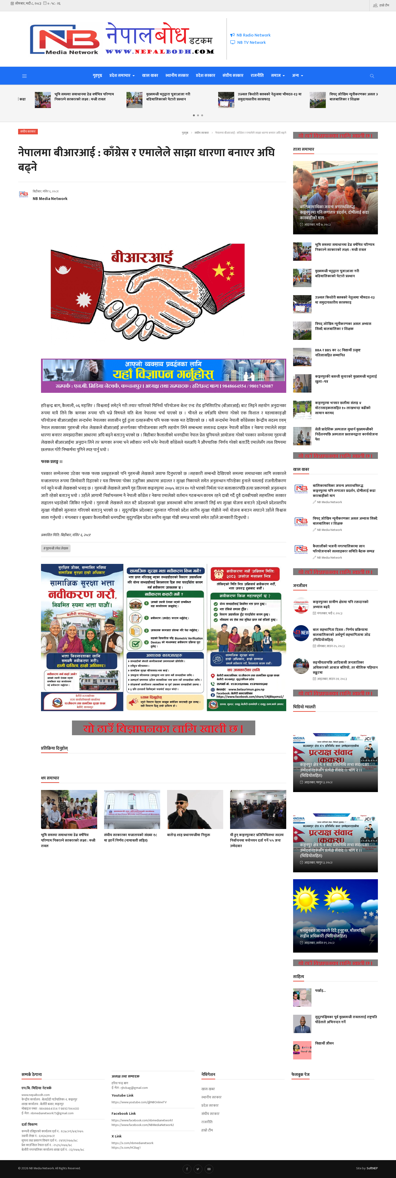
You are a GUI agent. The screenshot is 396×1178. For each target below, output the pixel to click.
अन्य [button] (296, 75)
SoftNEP (372, 1168)
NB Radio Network (253, 35)
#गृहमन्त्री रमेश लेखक (55, 548)
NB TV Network (250, 42)
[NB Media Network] (125, 38)
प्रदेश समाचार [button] (120, 75)
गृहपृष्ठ (97, 75)
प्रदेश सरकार (205, 75)
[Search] (372, 75)
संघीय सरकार (233, 75)
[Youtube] (209, 1169)
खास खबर (150, 75)
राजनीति (257, 75)
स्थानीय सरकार (177, 75)
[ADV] (163, 728)
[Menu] (24, 76)
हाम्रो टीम (384, 5)
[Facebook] (187, 1169)
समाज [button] (276, 75)
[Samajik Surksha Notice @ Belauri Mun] (163, 637)
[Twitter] (198, 1169)
